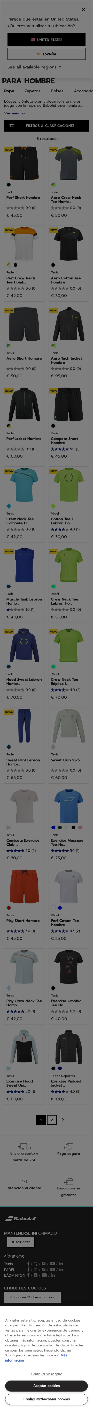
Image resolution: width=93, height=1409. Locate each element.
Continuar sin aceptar (46, 1374)
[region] (46, 1357)
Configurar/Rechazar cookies (47, 1399)
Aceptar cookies (46, 1385)
